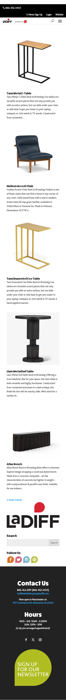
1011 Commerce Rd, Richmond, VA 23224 (33, 602)
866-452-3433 (13, 7)
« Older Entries (14, 499)
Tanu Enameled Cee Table (23, 278)
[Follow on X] (33, 640)
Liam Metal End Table (20, 371)
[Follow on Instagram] (40, 640)
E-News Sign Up (34, 14)
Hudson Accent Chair (20, 186)
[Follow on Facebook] (26, 640)
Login (49, 14)
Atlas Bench (14, 464)
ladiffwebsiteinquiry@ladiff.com (33, 593)
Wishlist (59, 14)
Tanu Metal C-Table (19, 93)
